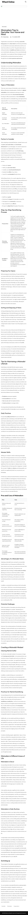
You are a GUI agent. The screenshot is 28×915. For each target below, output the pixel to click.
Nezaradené (4, 26)
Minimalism (9, 906)
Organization (16, 906)
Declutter (3, 906)
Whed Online (8, 2)
